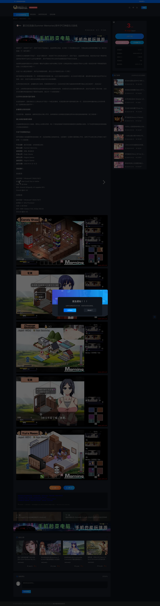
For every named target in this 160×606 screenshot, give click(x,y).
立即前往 (69, 310)
